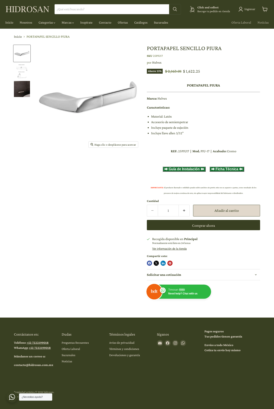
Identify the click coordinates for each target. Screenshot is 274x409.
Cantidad (153, 201)
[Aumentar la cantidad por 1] (184, 210)
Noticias (263, 22)
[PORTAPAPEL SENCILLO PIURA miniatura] (21, 53)
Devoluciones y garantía (124, 355)
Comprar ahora (203, 225)
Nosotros (26, 22)
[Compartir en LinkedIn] (163, 263)
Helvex (157, 62)
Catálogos (140, 22)
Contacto (105, 22)
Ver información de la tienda (169, 248)
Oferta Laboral (241, 22)
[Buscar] (175, 9)
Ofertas (123, 22)
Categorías (46, 22)
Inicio (9, 22)
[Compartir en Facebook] (149, 263)
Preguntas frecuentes (75, 342)
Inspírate (86, 22)
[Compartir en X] (156, 263)
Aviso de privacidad (121, 342)
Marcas (67, 22)
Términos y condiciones (124, 349)
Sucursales (161, 22)
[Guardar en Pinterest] (170, 263)
